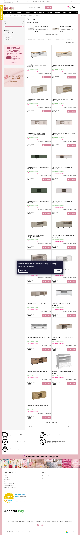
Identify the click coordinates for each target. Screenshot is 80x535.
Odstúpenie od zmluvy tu (10, 487)
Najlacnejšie (41, 39)
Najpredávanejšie (60, 39)
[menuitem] (9, 12)
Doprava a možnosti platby (65, 521)
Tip (7, 39)
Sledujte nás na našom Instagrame (42, 457)
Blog (5, 481)
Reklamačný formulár (36, 521)
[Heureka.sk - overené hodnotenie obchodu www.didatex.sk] (17, 498)
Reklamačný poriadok (24, 521)
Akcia (8, 35)
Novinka (8, 37)
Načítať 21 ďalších (51, 422)
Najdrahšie (49, 39)
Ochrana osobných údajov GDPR (50, 521)
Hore (30, 426)
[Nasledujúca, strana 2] (71, 426)
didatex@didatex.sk (49, 475)
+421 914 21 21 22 (48, 478)
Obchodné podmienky (9, 483)
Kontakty (36, 1)
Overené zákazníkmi (9, 485)
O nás (28, 1)
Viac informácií (30, 266)
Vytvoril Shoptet (72, 531)
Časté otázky (46, 1)
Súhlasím (57, 270)
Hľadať (49, 7)
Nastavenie (23, 270)
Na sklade (9, 32)
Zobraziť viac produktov (51, 34)
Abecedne (69, 39)
